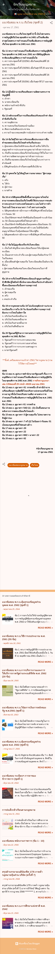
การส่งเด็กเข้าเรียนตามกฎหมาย (18, 810)
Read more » (45, 628)
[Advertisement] (27, 558)
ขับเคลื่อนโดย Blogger (29, 943)
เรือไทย (34, 465)
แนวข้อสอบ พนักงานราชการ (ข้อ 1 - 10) (23, 841)
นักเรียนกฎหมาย (24, 4)
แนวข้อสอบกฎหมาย (18, 465)
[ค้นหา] (51, 5)
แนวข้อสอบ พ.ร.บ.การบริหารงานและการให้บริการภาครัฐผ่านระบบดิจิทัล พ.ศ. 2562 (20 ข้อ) (24, 673)
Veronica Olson (31, 949)
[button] (51, 23)
